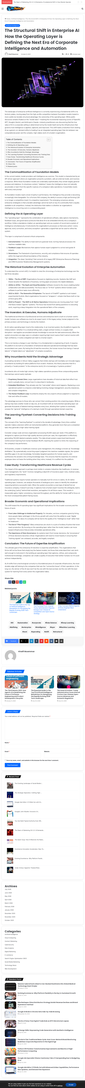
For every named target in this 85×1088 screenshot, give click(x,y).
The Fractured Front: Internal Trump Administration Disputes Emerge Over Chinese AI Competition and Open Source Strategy (44, 609)
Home (8, 19)
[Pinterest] (41, 641)
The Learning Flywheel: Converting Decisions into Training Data (29, 154)
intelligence (41, 627)
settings (59, 1086)
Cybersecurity (9, 944)
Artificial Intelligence (17, 19)
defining (14, 627)
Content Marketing (11, 941)
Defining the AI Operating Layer (18, 145)
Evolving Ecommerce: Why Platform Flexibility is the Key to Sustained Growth (47, 993)
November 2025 (10, 917)
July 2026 (8, 889)
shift (47, 632)
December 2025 (10, 913)
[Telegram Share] (20, 582)
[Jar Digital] (16, 8)
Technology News (10, 965)
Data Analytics (9, 948)
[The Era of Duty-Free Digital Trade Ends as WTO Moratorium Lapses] (10, 1024)
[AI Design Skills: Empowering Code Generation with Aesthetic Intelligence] (10, 1033)
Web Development (11, 969)
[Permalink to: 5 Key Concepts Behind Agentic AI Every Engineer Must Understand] (69, 598)
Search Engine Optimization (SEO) (16, 958)
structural (58, 632)
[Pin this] (17, 582)
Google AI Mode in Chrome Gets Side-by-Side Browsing (39, 1012)
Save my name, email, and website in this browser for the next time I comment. (33, 760)
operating (36, 632)
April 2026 (8, 899)
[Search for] (82, 9)
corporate (37, 623)
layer (53, 627)
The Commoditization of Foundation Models (21, 142)
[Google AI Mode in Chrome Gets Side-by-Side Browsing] (10, 1014)
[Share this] (10, 582)
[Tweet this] (13, 582)
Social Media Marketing (12, 962)
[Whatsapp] (24, 582)
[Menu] (3, 9)
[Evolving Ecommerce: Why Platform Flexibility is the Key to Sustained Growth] (10, 996)
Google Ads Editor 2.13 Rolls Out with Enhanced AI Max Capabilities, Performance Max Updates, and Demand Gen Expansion (48, 1068)
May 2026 (8, 896)
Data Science (51, 623)
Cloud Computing (10, 938)
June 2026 (8, 893)
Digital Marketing (10, 951)
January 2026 (9, 910)
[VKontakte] (51, 641)
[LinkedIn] (31, 641)
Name (7, 742)
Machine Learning (67, 627)
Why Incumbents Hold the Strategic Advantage (23, 152)
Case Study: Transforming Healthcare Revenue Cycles (25, 157)
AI (12, 623)
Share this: (11, 164)
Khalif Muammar (13, 54)
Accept (71, 1085)
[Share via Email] (56, 641)
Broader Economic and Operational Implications (23, 159)
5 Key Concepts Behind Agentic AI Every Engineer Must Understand (69, 608)
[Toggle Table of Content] (47, 139)
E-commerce (9, 955)
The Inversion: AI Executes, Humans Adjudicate (23, 150)
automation (23, 623)
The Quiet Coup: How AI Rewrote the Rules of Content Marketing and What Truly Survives (42, 2)
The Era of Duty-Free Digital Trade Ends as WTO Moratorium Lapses (43, 1021)
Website (46, 751)
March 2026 (9, 903)
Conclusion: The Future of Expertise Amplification (24, 162)
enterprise (27, 627)
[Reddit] (46, 641)
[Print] (61, 641)
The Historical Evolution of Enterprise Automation (24, 147)
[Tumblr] (36, 641)
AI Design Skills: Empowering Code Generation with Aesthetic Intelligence (45, 1030)
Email (7, 751)
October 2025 (9, 920)
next (25, 632)
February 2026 (9, 906)
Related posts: (12, 166)
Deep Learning (68, 623)
